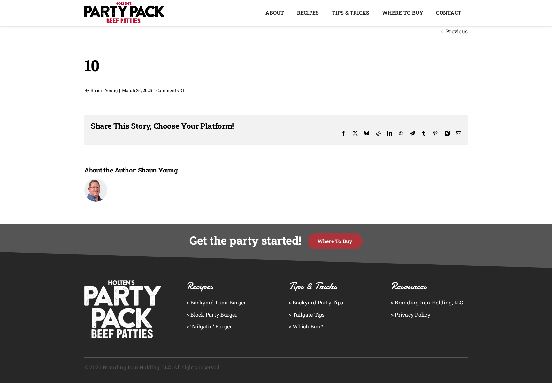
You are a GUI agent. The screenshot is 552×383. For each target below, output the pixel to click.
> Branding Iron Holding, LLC (427, 302)
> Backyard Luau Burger (216, 302)
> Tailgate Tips (307, 314)
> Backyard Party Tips (316, 302)
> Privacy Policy (410, 314)
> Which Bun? (306, 326)
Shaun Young (104, 90)
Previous (457, 31)
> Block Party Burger (212, 314)
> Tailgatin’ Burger (209, 326)
